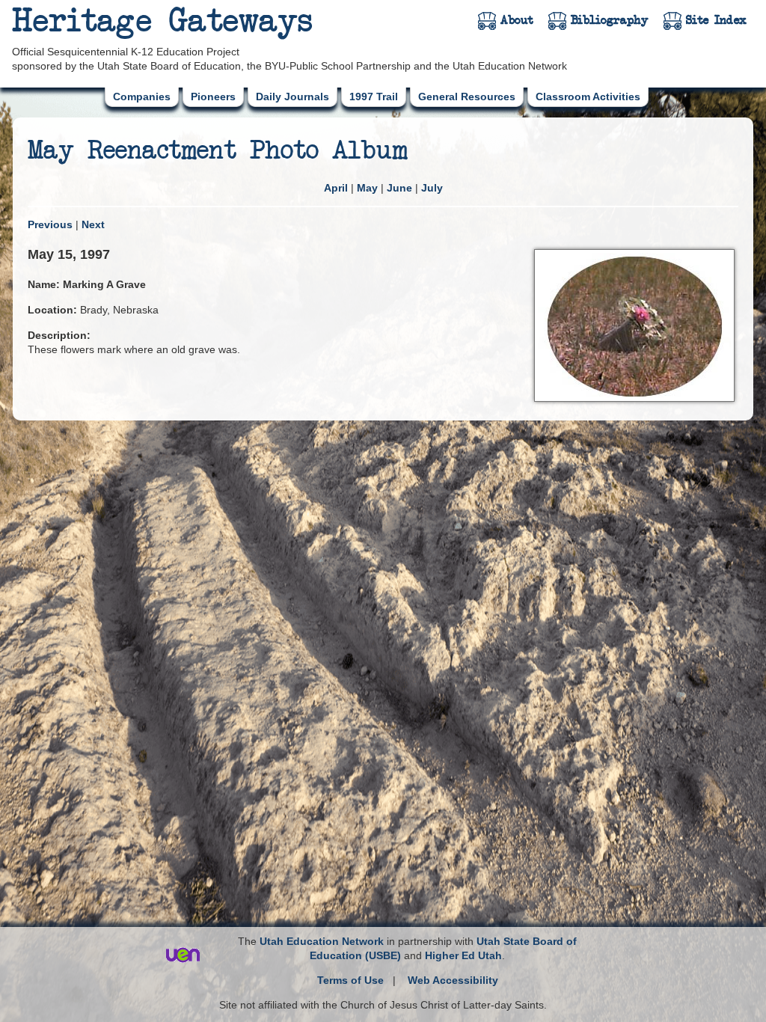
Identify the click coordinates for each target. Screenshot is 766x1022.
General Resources (466, 96)
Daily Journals (292, 96)
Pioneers (213, 96)
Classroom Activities (588, 96)
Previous (50, 224)
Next (93, 224)
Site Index (716, 20)
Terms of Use (350, 980)
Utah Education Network (322, 941)
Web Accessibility (453, 980)
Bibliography (610, 20)
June (399, 188)
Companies (142, 96)
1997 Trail (373, 96)
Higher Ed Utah (463, 955)
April (336, 188)
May (367, 188)
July (432, 188)
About (516, 20)
